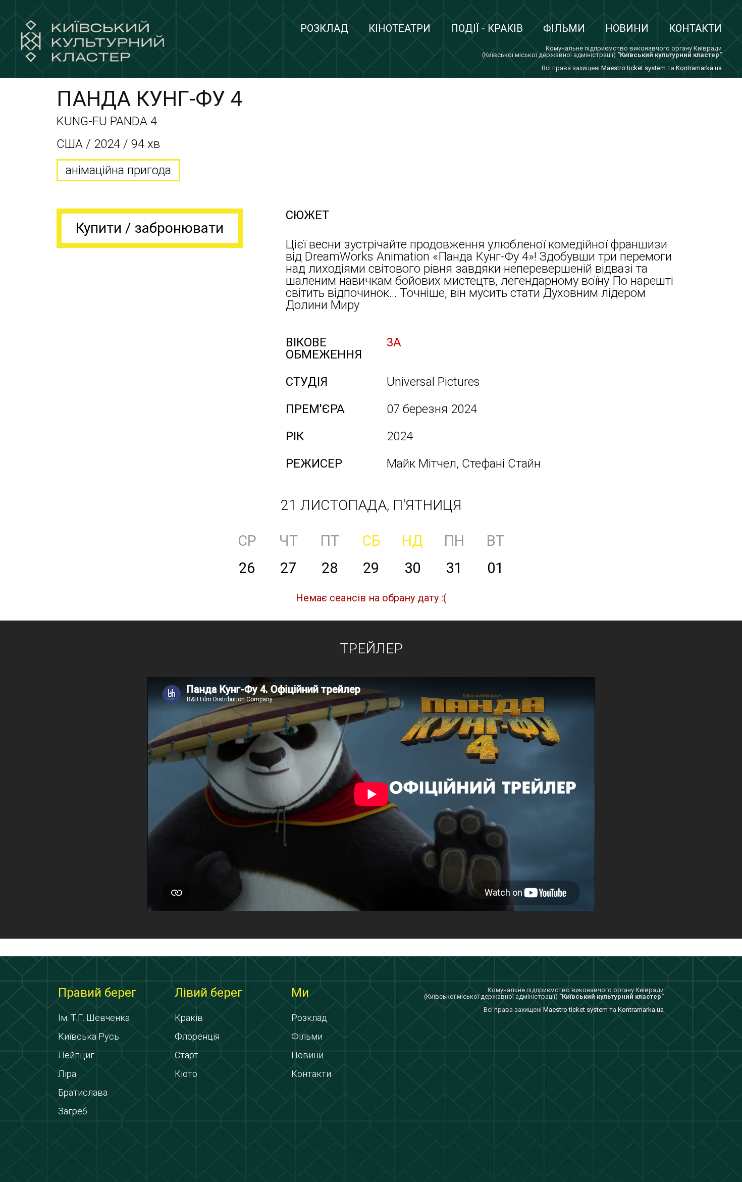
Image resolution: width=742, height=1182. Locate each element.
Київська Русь (88, 1036)
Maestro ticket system (633, 68)
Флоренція (197, 1036)
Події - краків (487, 28)
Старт (186, 1055)
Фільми (564, 28)
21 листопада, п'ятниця (371, 505)
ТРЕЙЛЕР (371, 648)
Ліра (67, 1073)
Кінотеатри (399, 28)
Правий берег (97, 993)
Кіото (186, 1073)
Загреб (72, 1111)
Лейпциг (76, 1055)
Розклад (324, 28)
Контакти (695, 28)
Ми (300, 993)
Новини (627, 28)
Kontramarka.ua (699, 68)
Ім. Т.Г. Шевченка (94, 1017)
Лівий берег (209, 993)
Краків (189, 1017)
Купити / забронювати (150, 228)
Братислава (83, 1092)
